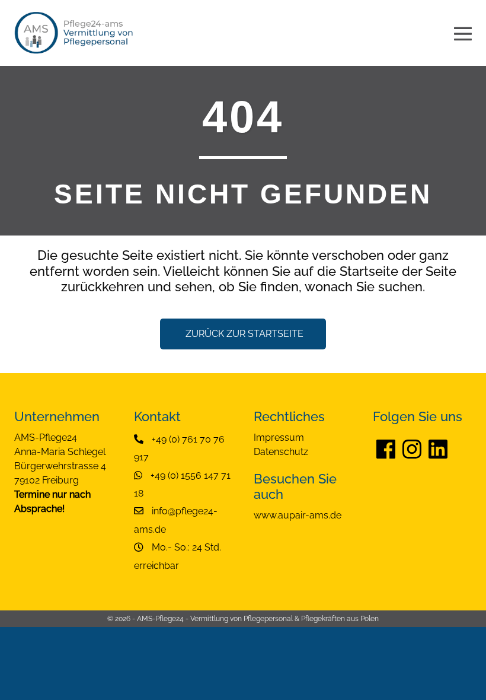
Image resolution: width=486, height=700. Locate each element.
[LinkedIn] (438, 448)
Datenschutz (281, 451)
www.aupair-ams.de (297, 515)
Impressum (279, 437)
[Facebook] (385, 448)
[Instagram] (411, 448)
